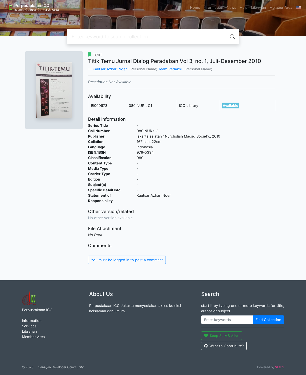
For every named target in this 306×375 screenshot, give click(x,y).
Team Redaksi (170, 69)
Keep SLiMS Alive (224, 335)
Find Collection (268, 319)
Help (244, 7)
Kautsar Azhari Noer (110, 69)
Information (213, 7)
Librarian (258, 7)
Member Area (280, 7)
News (231, 7)
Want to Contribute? (226, 346)
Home (195, 7)
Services (29, 326)
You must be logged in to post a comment (127, 260)
